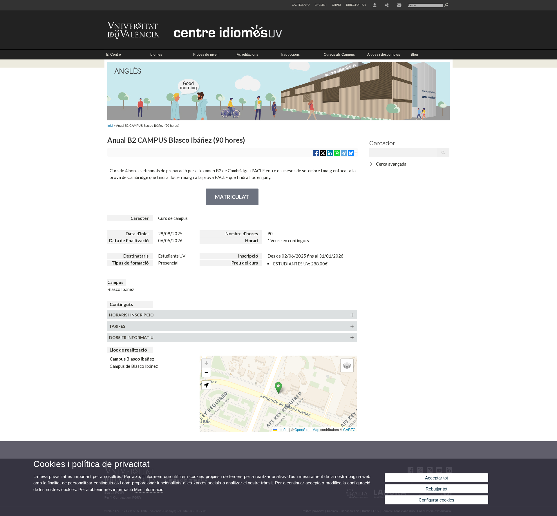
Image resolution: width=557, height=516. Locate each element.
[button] (278, 388)
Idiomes (156, 54)
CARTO (349, 429)
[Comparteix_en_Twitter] (322, 155)
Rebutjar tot (436, 488)
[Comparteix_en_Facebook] (315, 155)
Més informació (148, 489)
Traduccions (290, 54)
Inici (110, 125)
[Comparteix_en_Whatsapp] (336, 155)
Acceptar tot (436, 477)
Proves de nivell (205, 54)
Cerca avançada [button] (391, 163)
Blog (414, 54)
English (321, 4)
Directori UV (356, 4)
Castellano (301, 4)
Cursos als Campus (339, 54)
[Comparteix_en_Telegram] (343, 155)
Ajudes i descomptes (383, 54)
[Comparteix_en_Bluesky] (350, 155)
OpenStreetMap (306, 429)
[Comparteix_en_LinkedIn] (329, 155)
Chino (336, 4)
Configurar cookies (436, 499)
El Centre (113, 54)
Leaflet (282, 429)
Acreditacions (247, 54)
